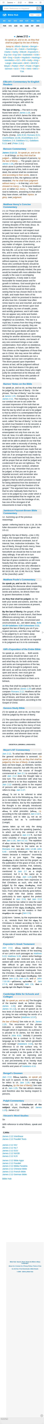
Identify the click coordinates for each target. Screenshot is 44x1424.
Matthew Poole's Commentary (19, 579)
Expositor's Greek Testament (18, 944)
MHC (26, 63)
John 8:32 (21, 135)
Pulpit (36, 66)
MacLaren (17, 63)
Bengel (33, 46)
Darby (15, 52)
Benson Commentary (14, 149)
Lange (8, 63)
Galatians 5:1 (22, 140)
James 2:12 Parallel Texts (14, 1139)
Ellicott (23, 52)
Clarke (7, 52)
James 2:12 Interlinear (12, 1136)
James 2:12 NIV (9, 1145)
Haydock (26, 57)
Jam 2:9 (29, 984)
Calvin (22, 49)
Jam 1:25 (27, 877)
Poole (28, 66)
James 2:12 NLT (10, 1148)
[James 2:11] (3, 637)
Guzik (17, 57)
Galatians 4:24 (25, 1044)
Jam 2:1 (21, 773)
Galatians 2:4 (8, 140)
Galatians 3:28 (15, 625)
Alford (17, 46)
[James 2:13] (41, 637)
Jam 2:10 (35, 814)
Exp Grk (17, 55)
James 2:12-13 (9, 152)
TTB (23, 69)
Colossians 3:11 (31, 625)
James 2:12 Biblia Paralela (14, 1166)
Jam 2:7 (22, 871)
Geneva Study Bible (14, 708)
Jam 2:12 (6, 754)
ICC (18, 60)
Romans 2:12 (17, 691)
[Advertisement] (25, 1227)
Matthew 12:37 (29, 1017)
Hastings (36, 57)
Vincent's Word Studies (16, 1115)
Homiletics (9, 60)
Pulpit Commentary (13, 1100)
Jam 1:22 (13, 978)
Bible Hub (6, 1179)
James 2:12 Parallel (11, 1163)
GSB (36, 55)
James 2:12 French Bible (14, 1171)
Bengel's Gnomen (13, 1073)
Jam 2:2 (26, 835)
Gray (10, 57)
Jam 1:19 (10, 840)
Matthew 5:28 (14, 956)
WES (35, 69)
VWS (28, 69)
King (36, 60)
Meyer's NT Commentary (16, 750)
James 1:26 (8, 1006)
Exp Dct (7, 55)
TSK (22, 71)
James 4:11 (7, 399)
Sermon (8, 69)
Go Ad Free (4, 1419)
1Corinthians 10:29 (11, 138)
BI (16, 49)
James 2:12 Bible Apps (13, 1160)
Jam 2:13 (6, 784)
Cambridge (32, 49)
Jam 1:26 (24, 1082)
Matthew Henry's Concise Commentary (17, 205)
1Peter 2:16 (17, 143)
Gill (4, 57)
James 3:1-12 (8, 1009)
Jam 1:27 (20, 790)
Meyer (7, 66)
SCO (16, 69)
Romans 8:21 (33, 135)
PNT (22, 66)
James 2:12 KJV (10, 1156)
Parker (15, 66)
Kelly (29, 60)
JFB (24, 60)
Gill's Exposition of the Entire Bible (22, 649)
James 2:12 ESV (10, 1150)
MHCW (34, 63)
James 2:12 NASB (11, 1153)
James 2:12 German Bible (14, 1174)
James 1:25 (24, 113)
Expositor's (33, 52)
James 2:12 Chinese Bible (14, 1169)
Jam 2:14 (11, 776)
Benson (9, 49)
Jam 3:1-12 (22, 840)
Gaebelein (27, 55)
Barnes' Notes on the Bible (17, 384)
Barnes (25, 46)
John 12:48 (30, 849)
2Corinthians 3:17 (29, 138)
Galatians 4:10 (29, 1066)
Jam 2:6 (26, 913)
